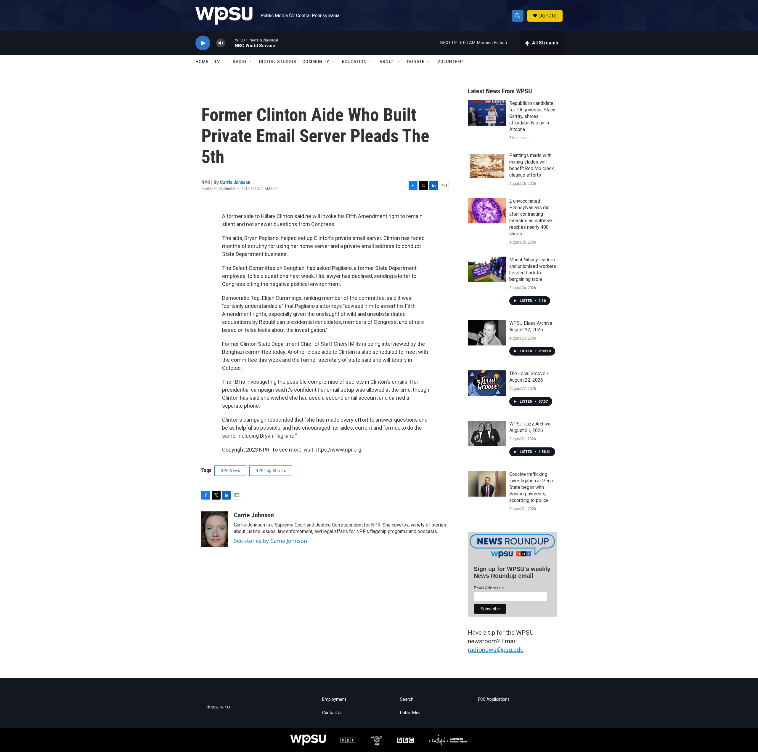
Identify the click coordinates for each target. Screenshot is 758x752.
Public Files (410, 713)
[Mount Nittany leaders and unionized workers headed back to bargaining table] (487, 269)
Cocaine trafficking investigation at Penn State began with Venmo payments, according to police (531, 487)
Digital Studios (277, 61)
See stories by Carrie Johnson (270, 540)
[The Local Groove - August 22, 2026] (487, 383)
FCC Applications (494, 699)
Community (315, 61)
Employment (334, 699)
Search (406, 699)
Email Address (489, 588)
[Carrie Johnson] (214, 529)
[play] (203, 43)
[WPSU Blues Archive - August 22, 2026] (487, 332)
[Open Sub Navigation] (224, 61)
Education (354, 61)
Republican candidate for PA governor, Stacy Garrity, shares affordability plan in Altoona (532, 116)
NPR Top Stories (271, 470)
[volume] (221, 43)
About (387, 61)
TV (217, 61)
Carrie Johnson (235, 182)
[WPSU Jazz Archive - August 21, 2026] (487, 433)
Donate (547, 15)
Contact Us (332, 713)
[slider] (230, 43)
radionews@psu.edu (495, 649)
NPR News (230, 470)
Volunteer (450, 61)
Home (201, 61)
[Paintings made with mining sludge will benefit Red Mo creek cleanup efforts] (487, 165)
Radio (239, 61)
